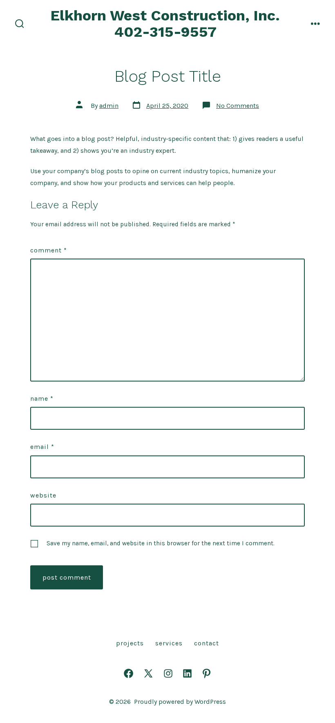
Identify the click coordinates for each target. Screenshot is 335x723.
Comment (48, 250)
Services (169, 643)
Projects (130, 643)
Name (42, 398)
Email (42, 447)
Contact (206, 643)
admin (108, 105)
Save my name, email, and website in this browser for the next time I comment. (161, 543)
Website (43, 495)
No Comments (237, 105)
